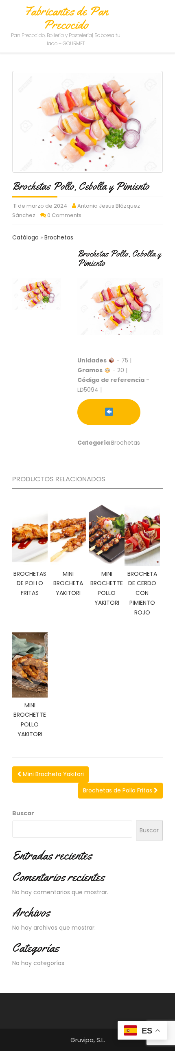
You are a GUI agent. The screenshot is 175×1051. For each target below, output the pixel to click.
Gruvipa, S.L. (87, 1040)
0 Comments (64, 215)
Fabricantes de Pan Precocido (66, 17)
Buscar (23, 813)
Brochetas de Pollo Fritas (118, 790)
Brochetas (58, 237)
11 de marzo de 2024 (40, 206)
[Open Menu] (161, 18)
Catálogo (26, 237)
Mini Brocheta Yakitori (52, 774)
